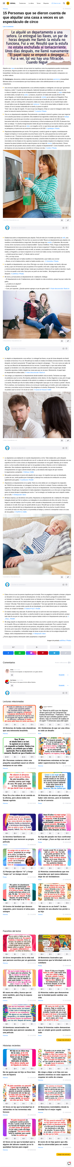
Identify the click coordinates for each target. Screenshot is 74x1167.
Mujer (39, 733)
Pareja (40, 803)
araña (26, 95)
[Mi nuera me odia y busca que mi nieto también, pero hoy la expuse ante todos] (19, 978)
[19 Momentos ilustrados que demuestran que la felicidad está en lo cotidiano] (54, 944)
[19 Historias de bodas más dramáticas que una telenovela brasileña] (19, 714)
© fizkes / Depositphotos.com (10, 440)
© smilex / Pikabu (51, 148)
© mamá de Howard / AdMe (42, 390)
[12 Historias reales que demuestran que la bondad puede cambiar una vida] (54, 978)
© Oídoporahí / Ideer (39, 633)
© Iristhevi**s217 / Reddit (32, 608)
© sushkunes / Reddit (26, 480)
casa (12, 68)
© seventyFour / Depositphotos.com (11, 577)
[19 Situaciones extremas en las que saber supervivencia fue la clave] (54, 746)
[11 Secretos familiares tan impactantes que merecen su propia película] (19, 823)
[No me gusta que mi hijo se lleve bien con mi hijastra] (19, 1058)
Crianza (5, 844)
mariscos (36, 104)
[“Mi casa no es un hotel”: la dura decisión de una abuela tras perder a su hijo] (54, 892)
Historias (5, 8)
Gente (40, 879)
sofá (63, 237)
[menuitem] (22, 3)
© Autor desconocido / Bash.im (59, 288)
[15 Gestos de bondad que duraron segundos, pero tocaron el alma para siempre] (19, 892)
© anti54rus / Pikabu (17, 273)
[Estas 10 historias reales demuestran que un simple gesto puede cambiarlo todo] (54, 1013)
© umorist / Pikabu (40, 111)
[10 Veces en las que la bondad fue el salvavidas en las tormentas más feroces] (19, 1093)
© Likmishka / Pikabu (52, 261)
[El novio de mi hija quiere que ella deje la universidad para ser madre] (54, 1128)
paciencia (56, 79)
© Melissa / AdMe (28, 472)
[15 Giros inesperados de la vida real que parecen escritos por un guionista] (19, 944)
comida (44, 97)
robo (28, 126)
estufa (49, 242)
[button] (13, 647)
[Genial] (11, 3)
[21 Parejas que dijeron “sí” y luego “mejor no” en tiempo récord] (19, 857)
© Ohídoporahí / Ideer (19, 494)
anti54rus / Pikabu (65, 640)
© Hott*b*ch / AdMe (20, 512)
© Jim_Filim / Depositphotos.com (11, 220)
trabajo (67, 116)
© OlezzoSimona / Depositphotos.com (12, 340)
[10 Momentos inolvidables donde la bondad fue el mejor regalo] (54, 1093)
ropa (60, 92)
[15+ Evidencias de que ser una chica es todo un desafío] (54, 714)
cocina (49, 143)
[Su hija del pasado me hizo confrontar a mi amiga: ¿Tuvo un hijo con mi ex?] (54, 823)
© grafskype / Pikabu (53, 128)
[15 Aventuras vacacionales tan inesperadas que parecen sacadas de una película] (19, 1013)
